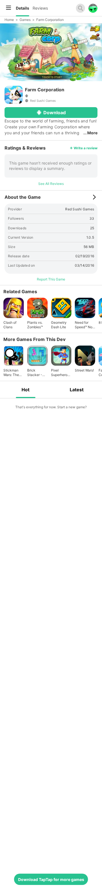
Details (22, 8)
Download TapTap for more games (51, 879)
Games (25, 20)
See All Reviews (51, 184)
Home (9, 20)
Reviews (40, 8)
